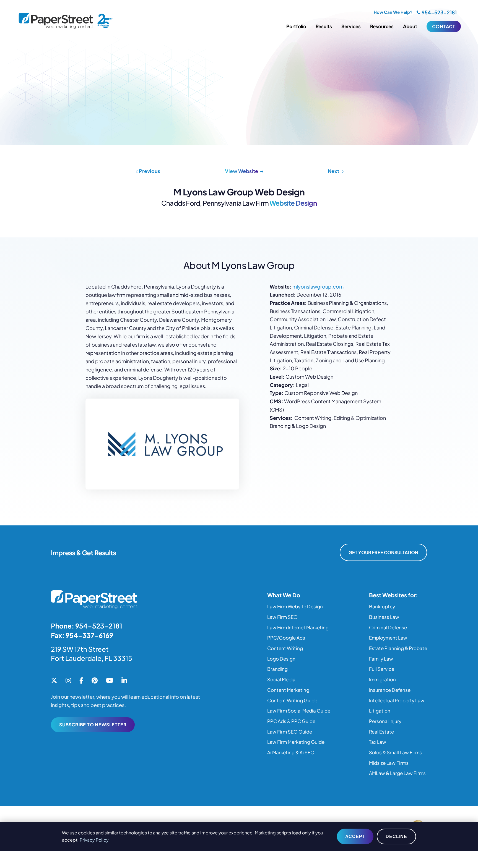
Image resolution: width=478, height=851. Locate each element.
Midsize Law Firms (389, 763)
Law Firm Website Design (295, 606)
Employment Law (388, 638)
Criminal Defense (388, 627)
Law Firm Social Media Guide (298, 711)
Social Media (281, 679)
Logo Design (281, 659)
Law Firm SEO (282, 617)
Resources (382, 26)
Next (334, 171)
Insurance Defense (390, 690)
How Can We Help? (393, 12)
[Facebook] (81, 681)
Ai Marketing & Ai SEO (291, 752)
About (410, 26)
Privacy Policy (94, 840)
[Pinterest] (95, 681)
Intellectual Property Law (396, 700)
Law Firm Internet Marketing (298, 627)
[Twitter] (54, 681)
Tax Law (377, 742)
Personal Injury (385, 721)
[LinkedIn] (124, 681)
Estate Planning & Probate (398, 648)
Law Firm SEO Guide (289, 732)
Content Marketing (288, 690)
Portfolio (296, 26)
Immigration (382, 679)
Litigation (379, 711)
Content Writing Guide (292, 700)
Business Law (384, 617)
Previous (149, 171)
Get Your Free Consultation (383, 552)
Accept (355, 836)
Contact (443, 26)
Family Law (381, 659)
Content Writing (285, 648)
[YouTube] (109, 681)
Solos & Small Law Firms (395, 752)
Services (351, 26)
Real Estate (381, 732)
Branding (277, 669)
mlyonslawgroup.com (318, 286)
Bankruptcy (382, 606)
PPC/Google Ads (286, 638)
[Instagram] (68, 681)
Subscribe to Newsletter (92, 724)
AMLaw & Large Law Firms (397, 773)
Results (324, 26)
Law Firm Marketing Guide (295, 742)
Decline (396, 836)
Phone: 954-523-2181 (86, 626)
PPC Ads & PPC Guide (291, 721)
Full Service (381, 669)
